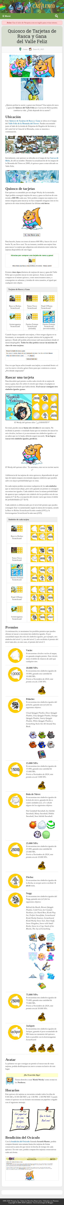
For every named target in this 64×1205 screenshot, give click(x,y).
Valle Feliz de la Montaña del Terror (23, 123)
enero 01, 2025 (38, 49)
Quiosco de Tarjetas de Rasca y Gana (24, 121)
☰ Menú (6, 16)
